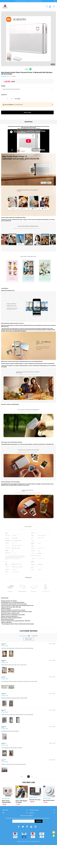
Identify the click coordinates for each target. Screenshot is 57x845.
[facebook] (19, 827)
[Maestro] (15, 834)
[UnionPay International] (33, 837)
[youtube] (31, 827)
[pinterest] (27, 827)
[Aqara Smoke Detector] (49, 791)
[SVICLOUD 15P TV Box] (35, 791)
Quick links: (5, 810)
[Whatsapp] (53, 835)
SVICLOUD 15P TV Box (34, 799)
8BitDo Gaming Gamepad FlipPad (6, 801)
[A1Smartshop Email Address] (53, 832)
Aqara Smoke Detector (49, 800)
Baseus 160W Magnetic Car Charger (21, 801)
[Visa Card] (24, 834)
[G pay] (15, 837)
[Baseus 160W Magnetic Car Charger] (22, 792)
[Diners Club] (42, 837)
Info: (3, 812)
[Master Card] (33, 834)
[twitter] (23, 827)
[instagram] (35, 827)
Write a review (28, 639)
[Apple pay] (42, 834)
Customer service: (34, 810)
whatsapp (30, 69)
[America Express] (24, 837)
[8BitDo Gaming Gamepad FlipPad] (8, 792)
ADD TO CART (27, 112)
